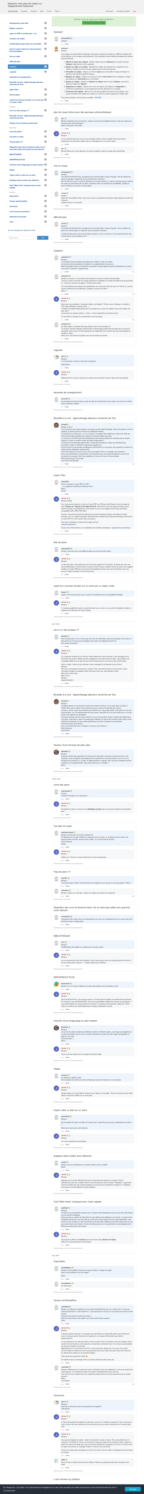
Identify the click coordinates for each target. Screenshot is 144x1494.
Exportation (59, 1261)
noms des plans (61, 784)
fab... (62, 118)
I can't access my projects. (67, 1479)
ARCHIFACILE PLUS (64, 977)
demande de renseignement (68, 392)
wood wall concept (67, 832)
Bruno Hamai (65, 984)
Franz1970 (64, 399)
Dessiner (24, 11)
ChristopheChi (66, 172)
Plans (57, 11)
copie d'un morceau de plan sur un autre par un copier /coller (84, 585)
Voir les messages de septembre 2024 (21, 230)
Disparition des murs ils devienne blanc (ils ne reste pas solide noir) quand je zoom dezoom (92, 909)
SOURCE (98, 97)
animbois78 (65, 257)
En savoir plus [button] (9, 1490)
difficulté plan (60, 217)
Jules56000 (65, 1307)
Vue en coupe (60, 165)
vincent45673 (65, 917)
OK (43, 238)
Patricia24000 (65, 38)
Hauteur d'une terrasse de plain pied (72, 744)
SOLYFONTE (65, 1116)
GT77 (63, 942)
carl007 (63, 1162)
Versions (34, 11)
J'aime (66, 44)
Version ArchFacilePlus (65, 1300)
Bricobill (64, 424)
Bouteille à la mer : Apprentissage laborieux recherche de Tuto (85, 418)
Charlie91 (64, 878)
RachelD (64, 636)
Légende (58, 350)
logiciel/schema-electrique (121, 528)
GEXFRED (64, 1208)
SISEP (63, 1460)
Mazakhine (64, 751)
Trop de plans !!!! (62, 871)
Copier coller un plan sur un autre (70, 1110)
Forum (49, 11)
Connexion (109, 11)
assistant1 (64, 48)
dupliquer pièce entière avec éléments (72, 1155)
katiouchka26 (65, 549)
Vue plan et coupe (63, 825)
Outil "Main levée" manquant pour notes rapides (77, 1201)
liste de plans (60, 542)
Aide (41, 11)
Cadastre (58, 250)
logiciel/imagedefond (68, 524)
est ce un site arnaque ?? (66, 629)
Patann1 (64, 592)
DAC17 (63, 356)
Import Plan (59, 475)
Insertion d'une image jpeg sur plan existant (75, 1020)
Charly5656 (65, 482)
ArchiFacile (13, 11)
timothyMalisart (66, 1268)
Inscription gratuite (123, 11)
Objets (57, 1068)
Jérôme (63, 133)
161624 (63, 193)
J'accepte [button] (133, 1489)
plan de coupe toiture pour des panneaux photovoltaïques (82, 112)
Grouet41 (64, 1075)
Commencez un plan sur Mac (93, 23)
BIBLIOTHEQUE (62, 935)
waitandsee (65, 890)
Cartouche (59, 1395)
